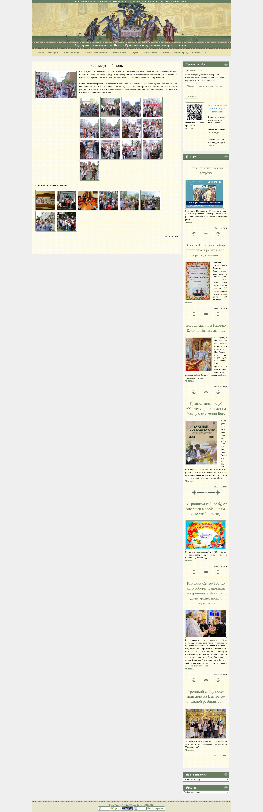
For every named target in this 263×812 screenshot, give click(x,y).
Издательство (120, 52)
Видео (166, 52)
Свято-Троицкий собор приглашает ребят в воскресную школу (206, 250)
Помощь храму (181, 52)
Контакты (196, 52)
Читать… (189, 222)
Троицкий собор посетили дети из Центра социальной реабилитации (205, 696)
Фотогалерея (151, 52)
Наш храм (53, 52)
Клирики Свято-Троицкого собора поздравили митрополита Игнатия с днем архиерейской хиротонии (206, 593)
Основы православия (96, 52)
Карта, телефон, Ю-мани (210, 86)
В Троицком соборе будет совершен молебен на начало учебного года (206, 509)
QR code (191, 86)
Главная (40, 52)
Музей (135, 52)
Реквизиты (191, 95)
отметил (206, 662)
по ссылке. (190, 128)
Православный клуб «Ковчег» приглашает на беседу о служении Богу (206, 408)
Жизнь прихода (71, 52)
